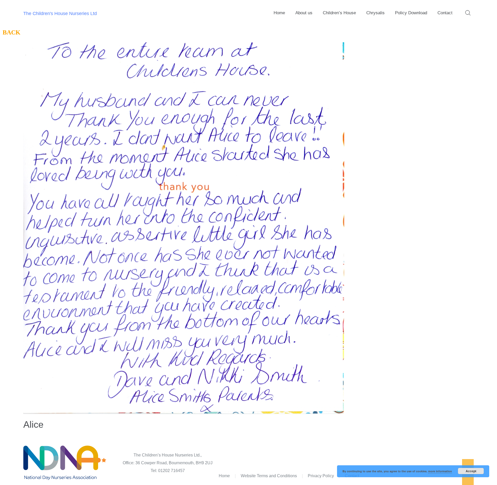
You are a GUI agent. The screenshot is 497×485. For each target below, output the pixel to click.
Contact (444, 12)
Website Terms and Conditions (269, 476)
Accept (471, 471)
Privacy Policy (321, 476)
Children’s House (339, 12)
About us (303, 12)
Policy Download (411, 12)
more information (440, 471)
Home (279, 12)
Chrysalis (375, 12)
